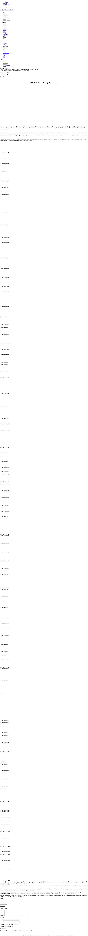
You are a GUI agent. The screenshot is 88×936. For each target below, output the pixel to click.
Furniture (4, 29)
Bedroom (4, 25)
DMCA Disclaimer (6, 4)
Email (1, 919)
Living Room (5, 35)
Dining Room (5, 27)
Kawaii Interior (6, 10)
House (4, 31)
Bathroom (5, 24)
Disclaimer (5, 3)
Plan (4, 38)
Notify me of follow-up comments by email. (10, 924)
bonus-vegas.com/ (6, 6)
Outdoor (4, 37)
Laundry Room (6, 34)
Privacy (4, 5)
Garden (4, 30)
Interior (4, 32)
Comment (2, 915)
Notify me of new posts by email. (8, 926)
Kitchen (4, 33)
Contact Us (5, 1)
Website (1, 922)
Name (1, 917)
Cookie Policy (5, 2)
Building (4, 26)
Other (4, 36)
